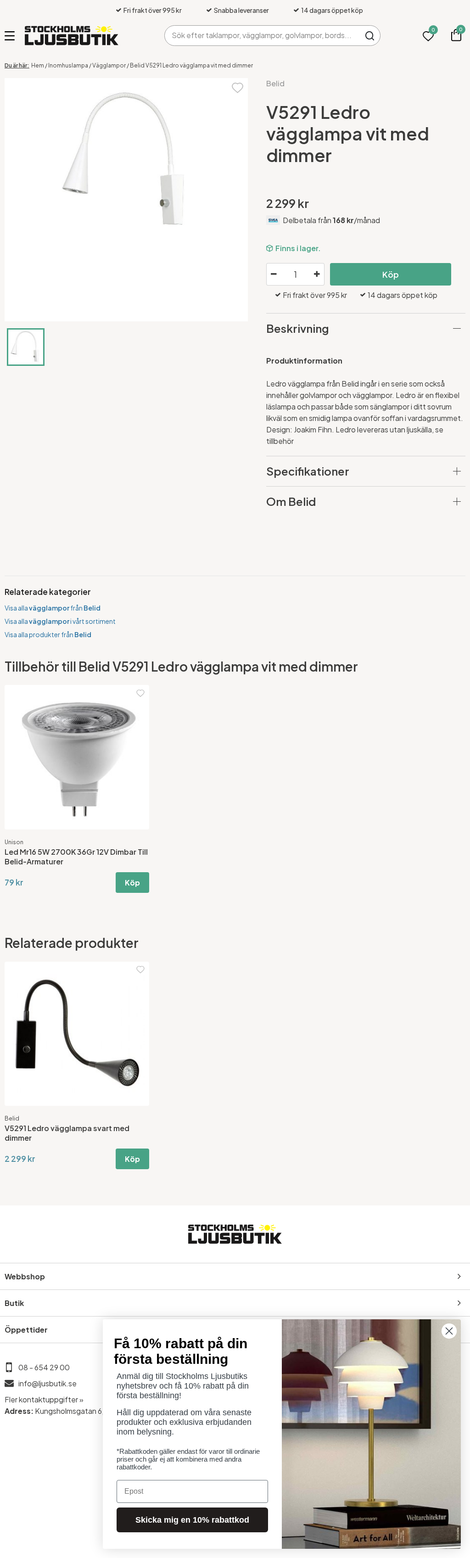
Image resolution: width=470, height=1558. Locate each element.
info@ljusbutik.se (47, 1383)
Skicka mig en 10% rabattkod (192, 1519)
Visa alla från (53, 608)
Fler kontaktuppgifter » (44, 1399)
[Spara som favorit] (237, 87)
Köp (390, 274)
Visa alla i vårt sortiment (60, 621)
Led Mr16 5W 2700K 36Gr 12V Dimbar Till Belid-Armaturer (76, 856)
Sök (370, 35)
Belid (275, 83)
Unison (14, 842)
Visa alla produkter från (48, 634)
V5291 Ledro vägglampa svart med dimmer (67, 1133)
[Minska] (273, 274)
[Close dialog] (449, 1331)
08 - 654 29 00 (44, 1367)
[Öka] (317, 274)
